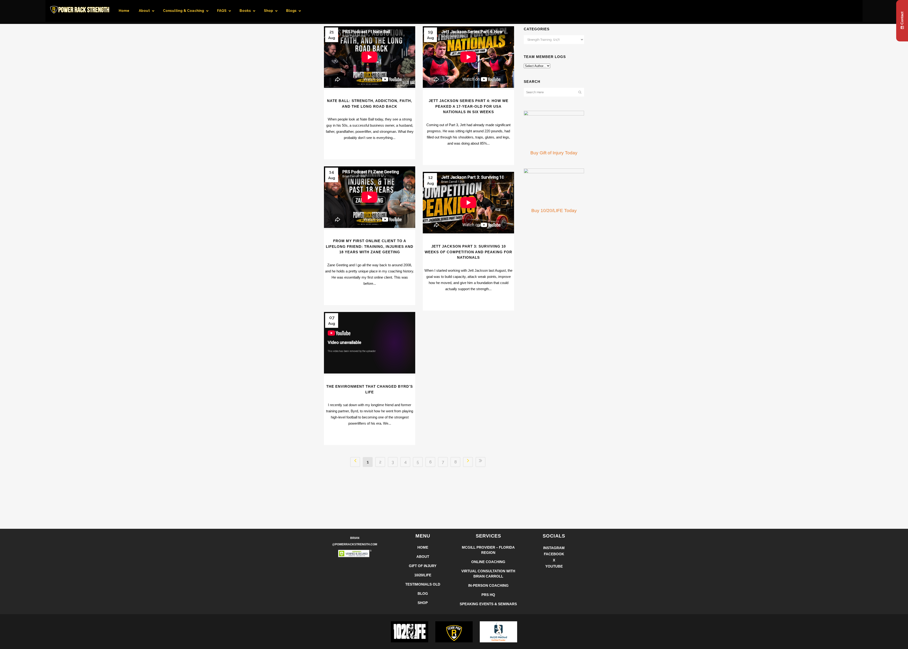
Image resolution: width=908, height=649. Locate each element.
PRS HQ (488, 595)
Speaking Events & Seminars (488, 604)
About (422, 557)
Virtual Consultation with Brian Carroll (488, 573)
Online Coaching (488, 562)
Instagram (554, 548)
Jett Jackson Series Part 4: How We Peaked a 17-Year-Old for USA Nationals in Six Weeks (468, 106)
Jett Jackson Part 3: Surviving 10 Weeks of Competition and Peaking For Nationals (468, 251)
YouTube (554, 566)
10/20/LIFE (422, 575)
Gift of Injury (423, 566)
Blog (423, 593)
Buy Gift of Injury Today (553, 152)
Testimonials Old (422, 584)
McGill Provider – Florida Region (488, 550)
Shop (423, 603)
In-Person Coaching (488, 585)
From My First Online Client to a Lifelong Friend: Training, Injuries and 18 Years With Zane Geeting (369, 246)
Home (422, 547)
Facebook (554, 554)
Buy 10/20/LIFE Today (554, 210)
